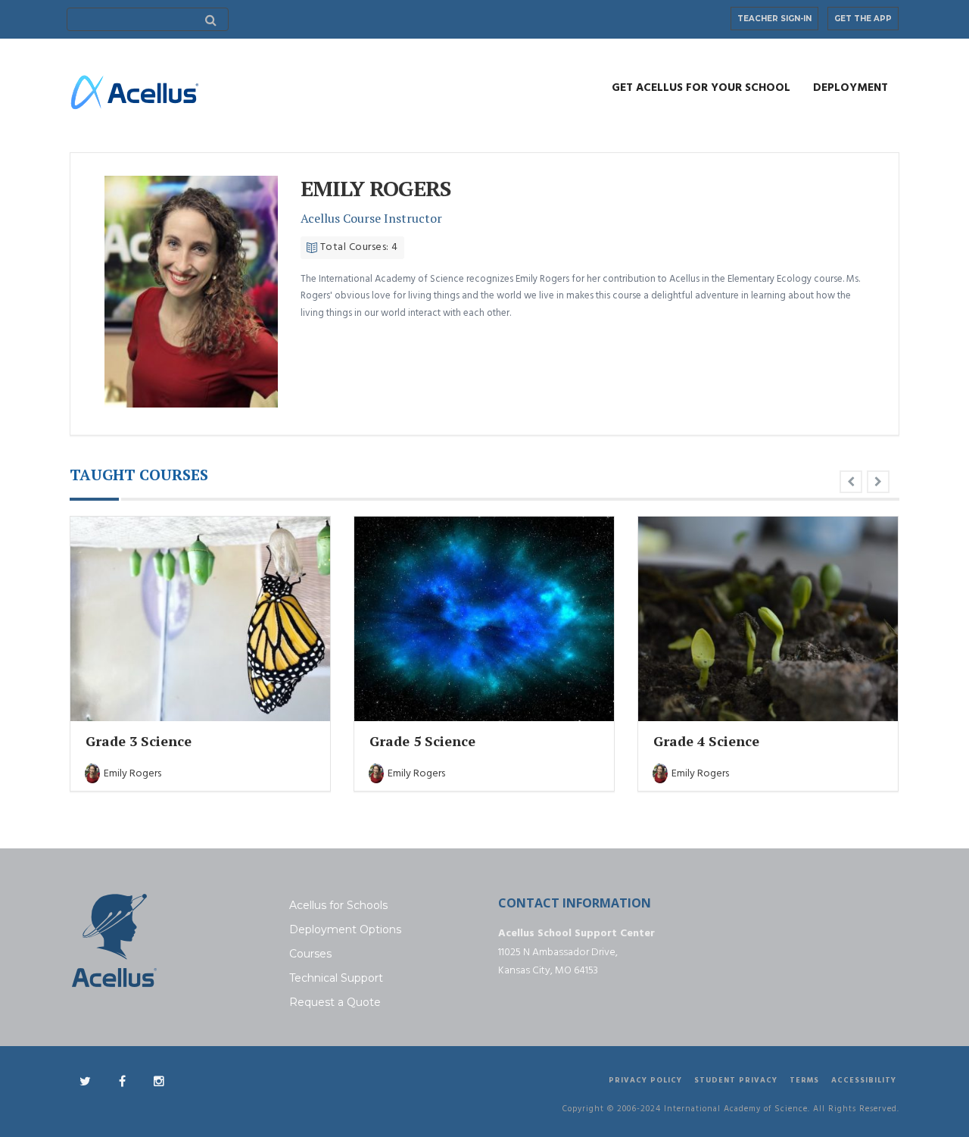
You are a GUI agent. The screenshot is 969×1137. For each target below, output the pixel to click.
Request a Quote (335, 1002)
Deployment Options (345, 929)
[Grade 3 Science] (200, 618)
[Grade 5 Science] (484, 618)
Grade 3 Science (139, 741)
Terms (804, 1080)
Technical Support (336, 978)
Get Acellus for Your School (701, 88)
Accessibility (863, 1080)
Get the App (863, 18)
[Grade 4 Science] (768, 618)
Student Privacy (735, 1080)
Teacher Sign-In (774, 18)
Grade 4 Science (706, 741)
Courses (310, 954)
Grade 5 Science (422, 741)
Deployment (850, 88)
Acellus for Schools (338, 905)
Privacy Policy (645, 1080)
